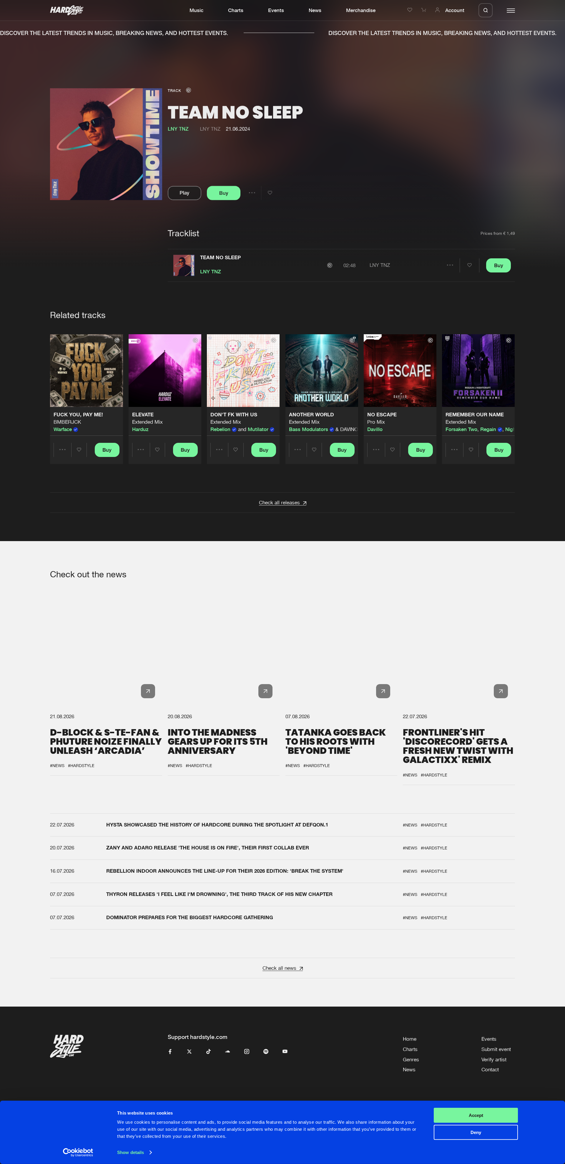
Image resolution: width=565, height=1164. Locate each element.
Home (409, 1039)
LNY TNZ (210, 129)
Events (276, 10)
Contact (490, 1069)
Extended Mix (147, 422)
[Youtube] (285, 1052)
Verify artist (493, 1059)
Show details (130, 1152)
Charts (235, 10)
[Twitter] (189, 1052)
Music (196, 10)
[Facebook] (170, 1052)
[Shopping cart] (424, 10)
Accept (476, 1115)
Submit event (496, 1049)
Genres (411, 1059)
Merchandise (360, 10)
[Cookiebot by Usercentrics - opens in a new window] (78, 1152)
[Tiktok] (208, 1052)
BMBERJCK (67, 422)
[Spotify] (265, 1052)
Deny (476, 1132)
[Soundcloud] (227, 1052)
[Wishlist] (410, 10)
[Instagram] (246, 1052)
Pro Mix (376, 422)
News (315, 10)
